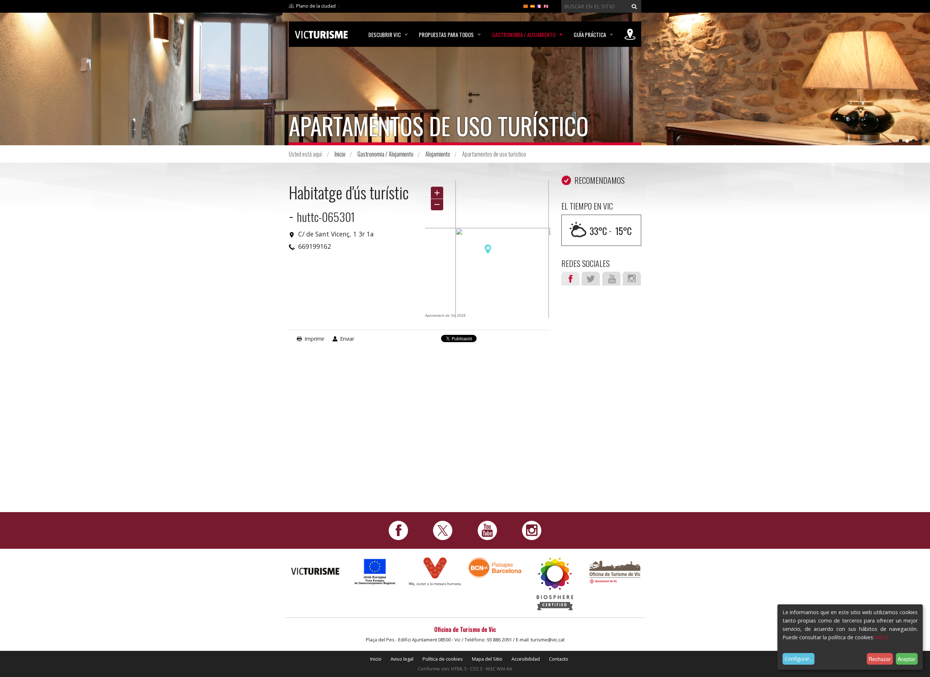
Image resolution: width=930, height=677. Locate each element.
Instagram (632, 278)
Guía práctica (590, 34)
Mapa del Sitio (487, 659)
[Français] (539, 5)
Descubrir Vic (384, 34)
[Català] (525, 5)
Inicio (340, 154)
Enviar (347, 338)
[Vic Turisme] (321, 33)
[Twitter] (442, 529)
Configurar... (799, 658)
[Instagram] (531, 529)
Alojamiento (437, 154)
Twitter (591, 278)
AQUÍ (882, 637)
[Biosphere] (555, 583)
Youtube (611, 278)
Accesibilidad (526, 659)
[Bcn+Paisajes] (495, 567)
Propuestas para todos (446, 34)
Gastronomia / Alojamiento (523, 34)
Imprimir (314, 338)
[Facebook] (398, 529)
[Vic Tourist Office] (615, 571)
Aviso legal (402, 659)
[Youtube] (487, 529)
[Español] (532, 5)
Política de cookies (442, 659)
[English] (546, 5)
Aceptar (906, 658)
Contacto (558, 659)
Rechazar (880, 658)
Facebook (570, 278)
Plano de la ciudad (316, 6)
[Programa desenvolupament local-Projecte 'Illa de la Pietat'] (375, 571)
